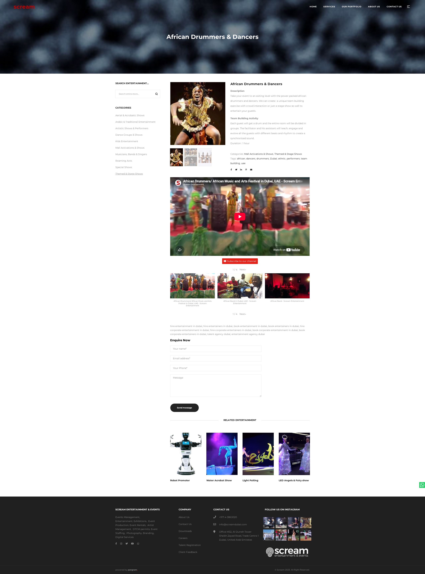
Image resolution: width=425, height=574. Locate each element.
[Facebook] (116, 543)
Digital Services (124, 537)
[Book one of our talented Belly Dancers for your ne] (293, 535)
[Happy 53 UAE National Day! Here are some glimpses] (305, 522)
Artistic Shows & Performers (131, 128)
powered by (126, 570)
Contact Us (185, 524)
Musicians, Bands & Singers (131, 154)
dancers (250, 158)
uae (243, 163)
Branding (148, 533)
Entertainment (123, 521)
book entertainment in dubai (250, 326)
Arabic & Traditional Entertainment (135, 121)
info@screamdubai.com (233, 524)
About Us (184, 517)
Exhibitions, (140, 521)
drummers (262, 158)
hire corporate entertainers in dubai (230, 330)
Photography (134, 533)
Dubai (273, 158)
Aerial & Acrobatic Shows (129, 115)
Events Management (127, 517)
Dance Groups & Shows (128, 134)
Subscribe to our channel (241, 261)
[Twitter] (127, 543)
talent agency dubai (218, 334)
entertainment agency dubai (248, 334)
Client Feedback (188, 552)
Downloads (185, 531)
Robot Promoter (180, 480)
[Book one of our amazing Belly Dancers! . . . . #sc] (305, 535)
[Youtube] (132, 543)
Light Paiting (250, 480)
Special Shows (123, 167)
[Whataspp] (138, 543)
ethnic (282, 158)
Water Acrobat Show (219, 480)
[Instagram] (121, 543)
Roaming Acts (123, 160)
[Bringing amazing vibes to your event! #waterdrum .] (268, 522)
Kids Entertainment (126, 141)
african (241, 158)
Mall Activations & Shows (258, 153)
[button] (243, 269)
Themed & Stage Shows (288, 153)
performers (293, 158)
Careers (183, 538)
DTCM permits (141, 529)
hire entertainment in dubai (186, 326)
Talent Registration (190, 545)
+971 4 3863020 (228, 517)
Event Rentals (138, 525)
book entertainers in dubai (283, 326)
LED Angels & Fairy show (294, 480)
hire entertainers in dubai (218, 326)
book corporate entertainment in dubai (275, 330)
